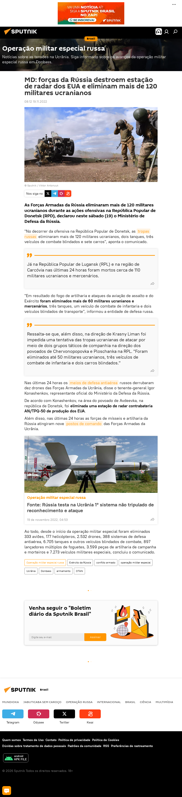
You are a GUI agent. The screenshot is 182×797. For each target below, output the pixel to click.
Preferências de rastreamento (132, 746)
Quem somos (11, 740)
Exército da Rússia (80, 562)
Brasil (130, 702)
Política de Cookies (105, 740)
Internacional (109, 702)
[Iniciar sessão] (166, 31)
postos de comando (83, 423)
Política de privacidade (74, 740)
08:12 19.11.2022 (35, 102)
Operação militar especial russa (56, 497)
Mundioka (10, 702)
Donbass (46, 571)
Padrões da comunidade (84, 746)
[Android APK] (16, 758)
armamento (64, 571)
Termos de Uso (33, 740)
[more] (152, 283)
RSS (106, 746)
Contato (51, 740)
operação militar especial (135, 562)
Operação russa (79, 702)
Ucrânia (31, 571)
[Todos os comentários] (6, 790)
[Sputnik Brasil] (21, 35)
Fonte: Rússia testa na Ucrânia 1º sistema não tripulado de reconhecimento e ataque (90, 507)
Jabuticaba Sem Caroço (42, 702)
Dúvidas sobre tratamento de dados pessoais (34, 746)
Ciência (145, 702)
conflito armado (105, 562)
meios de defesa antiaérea (93, 382)
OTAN (79, 571)
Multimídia (164, 702)
